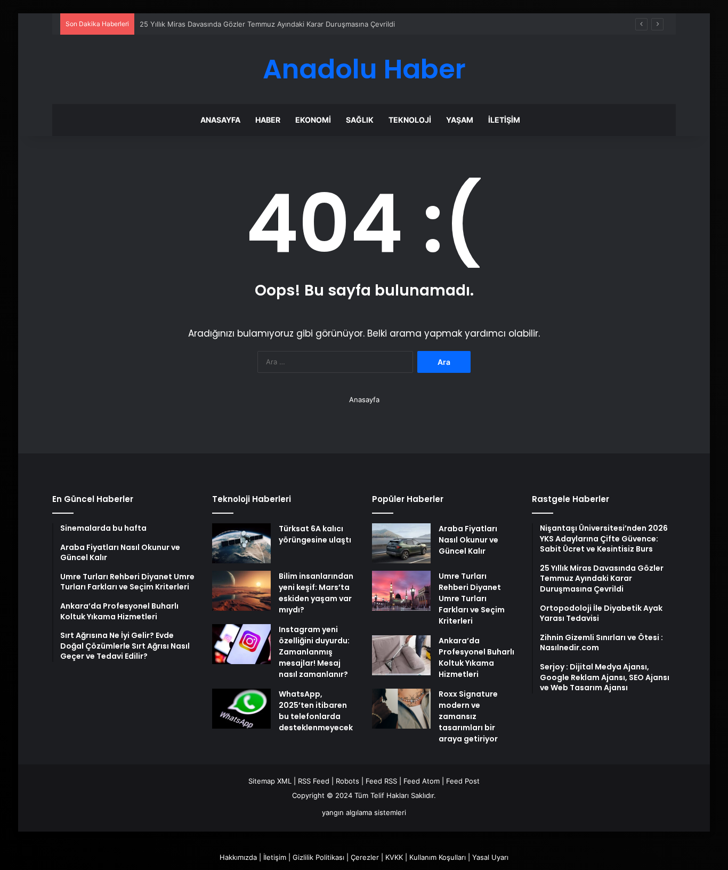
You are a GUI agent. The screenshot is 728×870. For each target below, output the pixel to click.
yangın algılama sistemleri (364, 812)
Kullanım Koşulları (437, 857)
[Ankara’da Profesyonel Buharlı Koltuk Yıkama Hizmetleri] (401, 655)
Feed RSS (381, 781)
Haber (267, 119)
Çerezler (365, 857)
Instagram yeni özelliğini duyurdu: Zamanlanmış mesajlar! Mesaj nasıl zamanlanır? (314, 652)
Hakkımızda (238, 857)
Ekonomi (313, 119)
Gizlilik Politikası (318, 857)
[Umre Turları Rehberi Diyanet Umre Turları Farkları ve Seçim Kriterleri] (401, 591)
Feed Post (463, 781)
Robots (347, 781)
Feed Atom (421, 781)
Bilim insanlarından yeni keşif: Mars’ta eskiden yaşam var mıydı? (316, 593)
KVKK (394, 857)
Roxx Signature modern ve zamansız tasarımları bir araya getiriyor (468, 716)
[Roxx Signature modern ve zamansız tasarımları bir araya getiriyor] (401, 709)
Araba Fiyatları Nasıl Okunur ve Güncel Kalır (468, 539)
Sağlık (360, 119)
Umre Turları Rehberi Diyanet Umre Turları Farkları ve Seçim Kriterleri (472, 598)
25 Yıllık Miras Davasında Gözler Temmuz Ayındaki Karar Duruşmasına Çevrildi (267, 24)
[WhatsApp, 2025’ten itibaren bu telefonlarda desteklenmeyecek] (241, 709)
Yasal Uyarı (490, 857)
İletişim (504, 119)
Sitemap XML (270, 781)
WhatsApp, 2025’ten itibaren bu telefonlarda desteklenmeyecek (316, 711)
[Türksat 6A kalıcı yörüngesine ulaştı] (241, 543)
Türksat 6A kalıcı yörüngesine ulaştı (315, 534)
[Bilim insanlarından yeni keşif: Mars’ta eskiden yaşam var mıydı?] (241, 591)
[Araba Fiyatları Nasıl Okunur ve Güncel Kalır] (401, 543)
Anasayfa (220, 119)
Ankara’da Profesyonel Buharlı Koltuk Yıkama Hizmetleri (476, 657)
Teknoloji (410, 119)
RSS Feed (313, 781)
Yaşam (459, 119)
